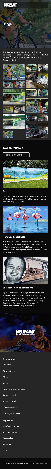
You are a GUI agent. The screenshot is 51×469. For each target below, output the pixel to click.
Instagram (7, 444)
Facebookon (8, 438)
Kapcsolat (7, 383)
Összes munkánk (14, 155)
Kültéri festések (9, 401)
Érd (4, 191)
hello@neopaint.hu (11, 426)
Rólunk (5, 377)
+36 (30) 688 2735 (11, 432)
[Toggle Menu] (44, 5)
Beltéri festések (9, 395)
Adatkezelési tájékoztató (38, 463)
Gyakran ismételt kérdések (14, 389)
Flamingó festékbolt (14, 237)
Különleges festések (11, 413)
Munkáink (7, 365)
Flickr (5, 450)
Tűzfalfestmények (10, 407)
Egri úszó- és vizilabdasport (18, 287)
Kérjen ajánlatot (9, 371)
